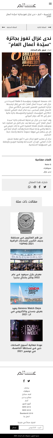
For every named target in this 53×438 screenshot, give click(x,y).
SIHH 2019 (26, 407)
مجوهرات (47, 168)
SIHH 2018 (26, 410)
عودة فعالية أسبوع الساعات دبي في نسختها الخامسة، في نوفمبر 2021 (26, 348)
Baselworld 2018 (26, 413)
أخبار (39, 14)
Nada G (19, 101)
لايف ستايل (26, 394)
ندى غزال (47, 172)
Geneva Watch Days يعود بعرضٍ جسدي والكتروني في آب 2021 (26, 311)
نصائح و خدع (26, 397)
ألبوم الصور (26, 403)
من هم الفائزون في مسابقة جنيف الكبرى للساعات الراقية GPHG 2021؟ (26, 240)
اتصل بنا (26, 416)
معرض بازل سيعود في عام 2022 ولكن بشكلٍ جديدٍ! (26, 276)
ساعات (26, 388)
